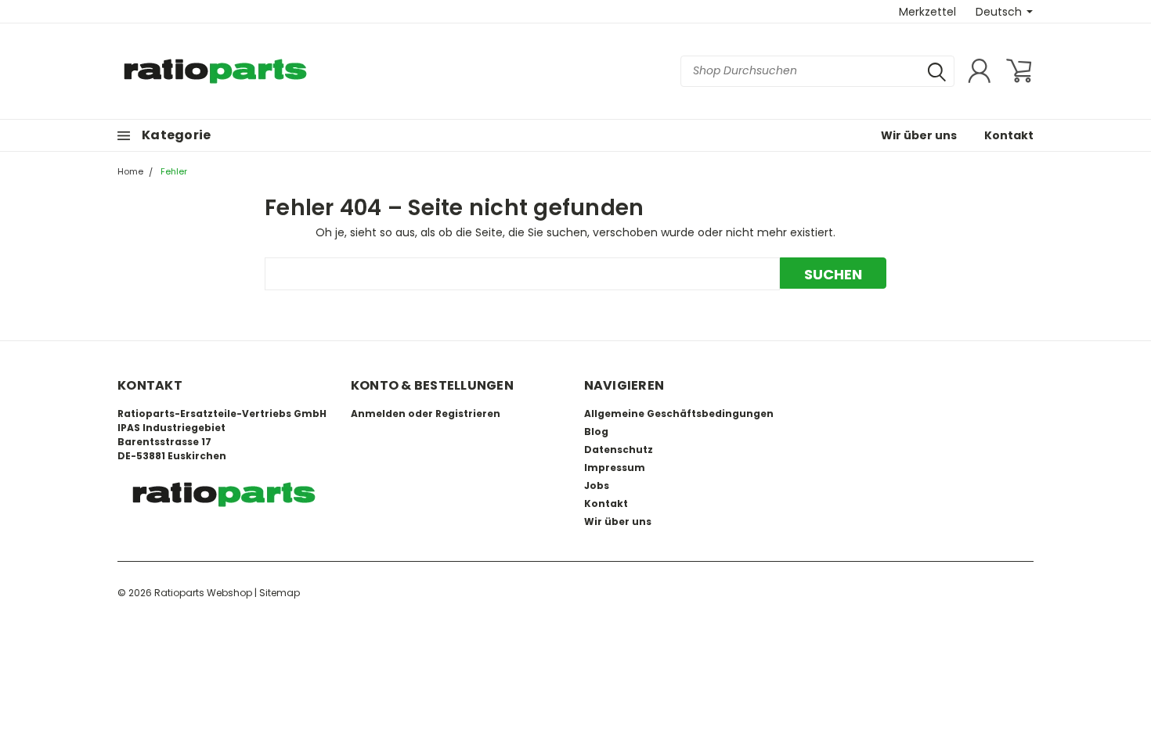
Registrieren (467, 413)
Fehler (174, 171)
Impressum (614, 467)
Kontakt (1009, 135)
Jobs (596, 485)
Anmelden (378, 413)
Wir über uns (919, 135)
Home (130, 171)
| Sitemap (277, 592)
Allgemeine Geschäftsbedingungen (679, 413)
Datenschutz (618, 449)
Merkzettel (927, 12)
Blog (596, 431)
